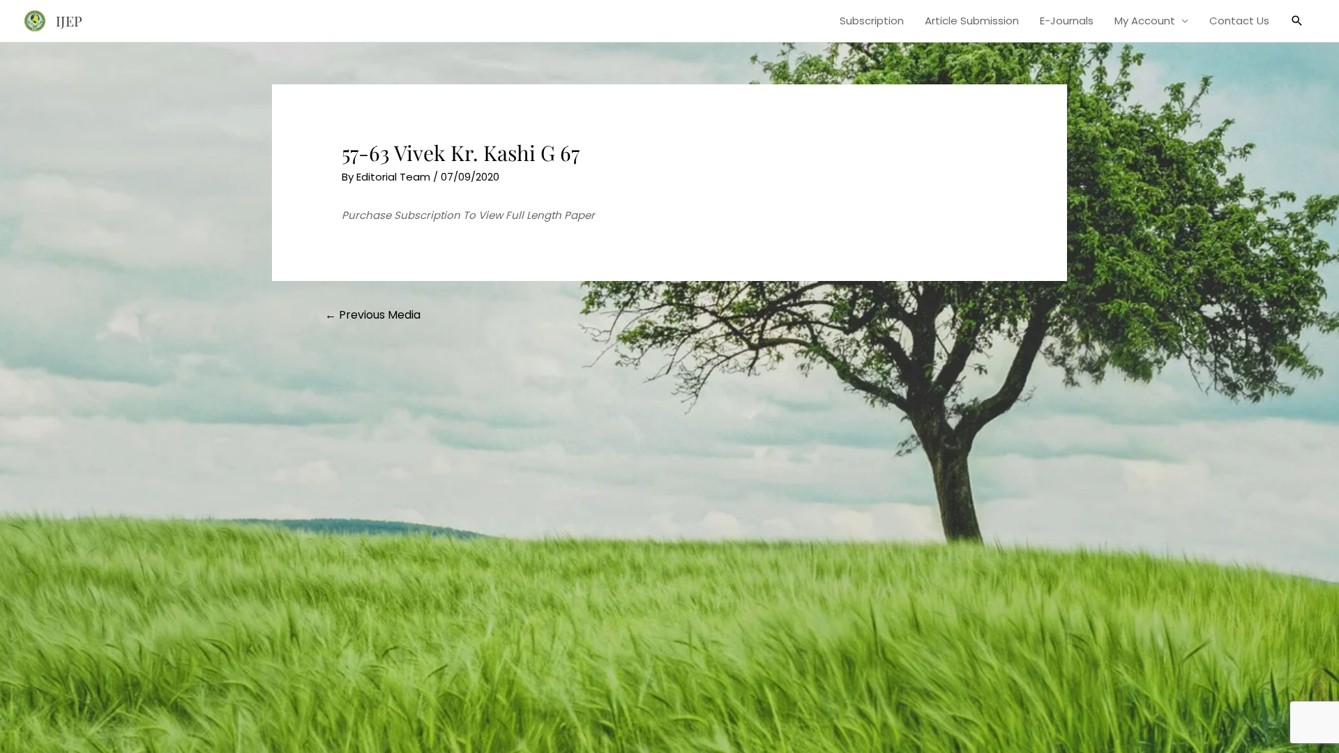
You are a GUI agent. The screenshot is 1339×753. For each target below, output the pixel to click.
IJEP (69, 20)
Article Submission (972, 20)
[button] (1297, 21)
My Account (1144, 20)
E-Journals (1067, 20)
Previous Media (373, 315)
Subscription (872, 20)
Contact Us (1239, 20)
